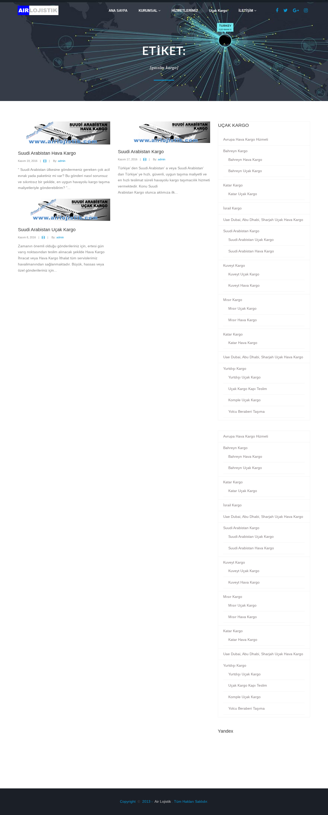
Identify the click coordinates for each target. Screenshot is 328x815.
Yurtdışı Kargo (234, 368)
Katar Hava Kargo (242, 343)
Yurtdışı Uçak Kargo (244, 377)
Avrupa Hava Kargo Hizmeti (245, 139)
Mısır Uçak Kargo (242, 308)
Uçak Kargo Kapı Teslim (247, 389)
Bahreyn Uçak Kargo (245, 171)
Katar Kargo (233, 185)
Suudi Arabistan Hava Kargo (251, 251)
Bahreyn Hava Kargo (245, 160)
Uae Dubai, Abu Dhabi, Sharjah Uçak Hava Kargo (263, 220)
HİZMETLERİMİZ (185, 11)
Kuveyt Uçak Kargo (243, 274)
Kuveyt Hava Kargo (244, 285)
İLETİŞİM (246, 11)
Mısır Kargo (232, 300)
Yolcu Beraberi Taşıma (246, 411)
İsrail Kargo (232, 208)
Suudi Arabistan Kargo (241, 231)
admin (61, 160)
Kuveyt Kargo (234, 265)
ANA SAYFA (118, 11)
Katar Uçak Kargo (242, 194)
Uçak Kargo (218, 11)
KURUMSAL (148, 11)
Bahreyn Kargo (235, 151)
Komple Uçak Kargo (244, 400)
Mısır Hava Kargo (242, 320)
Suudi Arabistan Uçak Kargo (251, 240)
